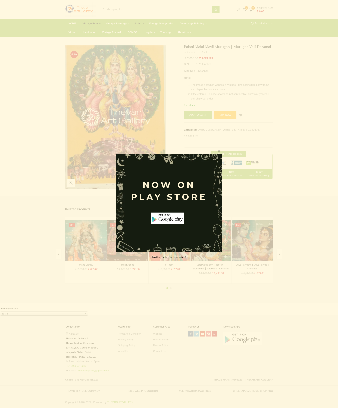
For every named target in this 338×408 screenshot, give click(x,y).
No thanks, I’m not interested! (169, 257)
